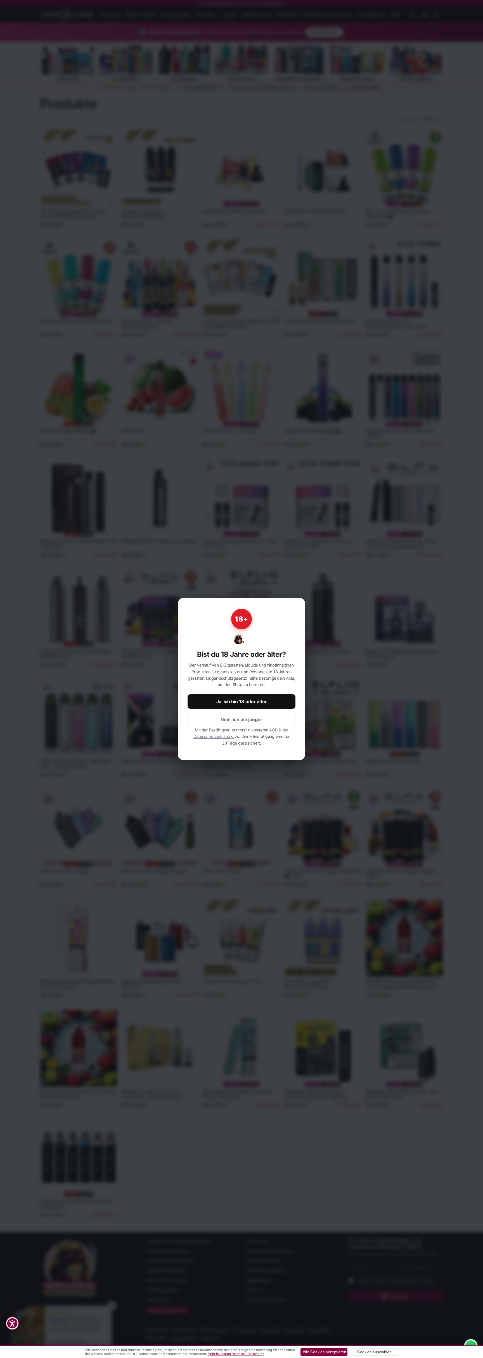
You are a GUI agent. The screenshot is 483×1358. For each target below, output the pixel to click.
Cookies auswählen (374, 1352)
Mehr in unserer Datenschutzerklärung (236, 1354)
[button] (12, 1323)
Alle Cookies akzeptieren (324, 1352)
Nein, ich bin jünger (241, 719)
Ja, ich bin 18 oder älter (241, 701)
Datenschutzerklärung (213, 736)
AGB (273, 730)
